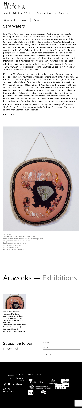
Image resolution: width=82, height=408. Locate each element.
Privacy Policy (21, 374)
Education (63, 13)
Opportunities (11, 20)
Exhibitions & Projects (23, 13)
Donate (37, 20)
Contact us (10, 377)
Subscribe (49, 355)
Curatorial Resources (46, 13)
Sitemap (19, 384)
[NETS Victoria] (14, 8)
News (23, 20)
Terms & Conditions (20, 379)
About (7, 13)
